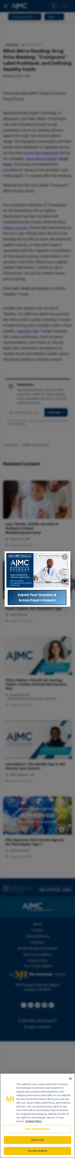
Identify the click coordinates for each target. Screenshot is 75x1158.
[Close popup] (64, 557)
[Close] (70, 1078)
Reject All (37, 1140)
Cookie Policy (33, 1121)
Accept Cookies (37, 1150)
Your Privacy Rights (37, 1129)
